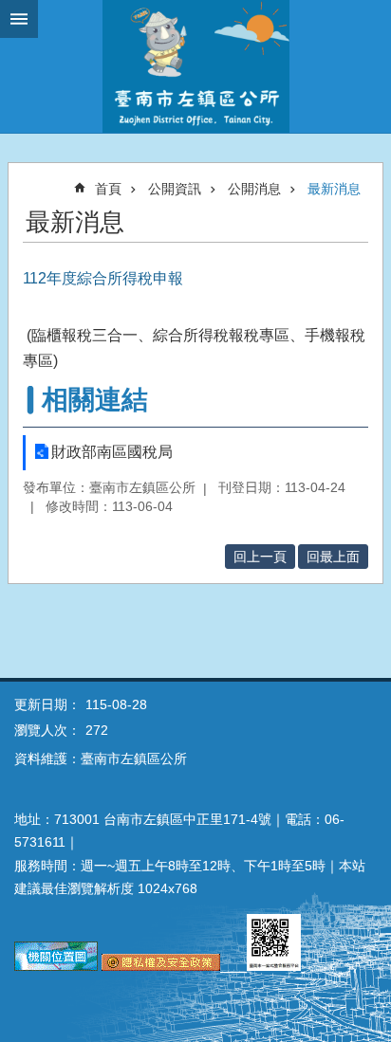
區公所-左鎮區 (195, 66)
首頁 (108, 188)
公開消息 (254, 188)
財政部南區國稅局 (112, 452)
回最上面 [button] (333, 556)
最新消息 (334, 188)
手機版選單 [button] (19, 19)
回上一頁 (260, 556)
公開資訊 (174, 188)
